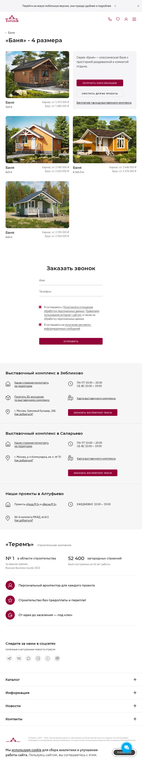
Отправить (71, 341)
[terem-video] (47, 658)
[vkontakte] (19, 658)
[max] (28, 658)
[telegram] (9, 658)
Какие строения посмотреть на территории (31, 384)
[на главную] (12, 18)
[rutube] (57, 658)
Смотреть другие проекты (100, 93)
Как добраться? (23, 414)
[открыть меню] (134, 19)
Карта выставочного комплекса (96, 398)
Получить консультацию (100, 83)
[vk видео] (38, 658)
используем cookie (26, 750)
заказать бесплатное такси (93, 412)
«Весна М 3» (49, 504)
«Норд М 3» (32, 504)
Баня (10, 102)
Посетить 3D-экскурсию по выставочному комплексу (32, 398)
